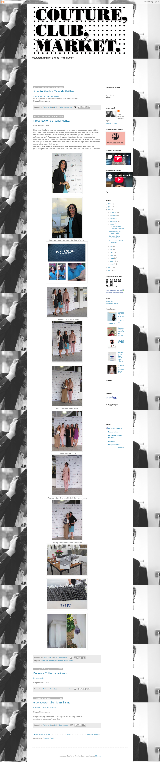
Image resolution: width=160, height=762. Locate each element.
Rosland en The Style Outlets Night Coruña (121, 357)
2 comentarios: (63, 725)
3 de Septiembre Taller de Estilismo (54, 91)
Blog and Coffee (114, 445)
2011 (110, 271)
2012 (110, 267)
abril (111, 255)
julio (111, 246)
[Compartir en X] (84, 107)
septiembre (114, 221)
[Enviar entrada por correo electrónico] (75, 107)
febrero (112, 261)
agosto (112, 224)
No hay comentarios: (65, 107)
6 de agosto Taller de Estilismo (51, 702)
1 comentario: (63, 657)
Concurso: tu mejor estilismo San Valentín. (121, 331)
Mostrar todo (121, 447)
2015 (110, 204)
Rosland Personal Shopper (114, 290)
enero (112, 264)
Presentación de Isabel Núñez (51, 120)
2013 (110, 210)
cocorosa (111, 441)
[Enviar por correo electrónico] (79, 107)
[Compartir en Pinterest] (89, 107)
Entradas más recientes (42, 734)
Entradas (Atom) (48, 738)
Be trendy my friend (115, 428)
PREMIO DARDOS (121, 341)
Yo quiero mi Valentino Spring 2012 (121, 369)
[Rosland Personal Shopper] (123, 290)
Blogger (98, 756)
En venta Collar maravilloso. (50, 673)
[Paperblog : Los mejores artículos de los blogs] (112, 399)
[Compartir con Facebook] (86, 107)
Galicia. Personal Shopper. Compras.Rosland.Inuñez (57, 660)
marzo (112, 258)
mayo (112, 252)
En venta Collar (38, 678)
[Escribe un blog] (81, 107)
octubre (112, 218)
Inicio (68, 734)
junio (111, 249)
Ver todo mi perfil (111, 123)
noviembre (113, 215)
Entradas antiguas (93, 734)
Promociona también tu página (115, 292)
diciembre (113, 212)
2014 (110, 207)
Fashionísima (113, 432)
